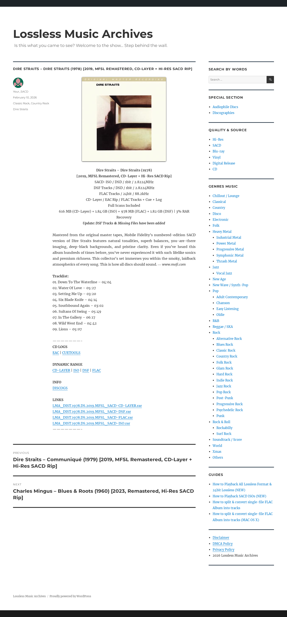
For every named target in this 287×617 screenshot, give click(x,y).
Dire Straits (20, 109)
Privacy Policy (223, 550)
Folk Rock (224, 362)
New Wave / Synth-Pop (230, 285)
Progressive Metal (230, 249)
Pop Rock (223, 392)
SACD (217, 145)
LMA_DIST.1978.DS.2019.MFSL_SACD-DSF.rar (92, 411)
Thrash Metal (226, 261)
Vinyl (217, 157)
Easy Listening (227, 309)
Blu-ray (218, 151)
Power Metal (226, 243)
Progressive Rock (229, 404)
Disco (217, 214)
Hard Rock (224, 374)
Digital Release (224, 163)
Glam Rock (224, 368)
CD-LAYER (61, 370)
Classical (219, 202)
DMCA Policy (223, 544)
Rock (216, 333)
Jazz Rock (223, 386)
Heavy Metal (222, 232)
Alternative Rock (229, 339)
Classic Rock (21, 103)
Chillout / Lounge (226, 196)
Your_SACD (20, 91)
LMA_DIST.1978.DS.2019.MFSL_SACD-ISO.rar (91, 423)
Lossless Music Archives (83, 34)
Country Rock (40, 103)
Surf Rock (223, 434)
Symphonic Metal (230, 255)
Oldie (220, 315)
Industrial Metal (228, 238)
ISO (76, 370)
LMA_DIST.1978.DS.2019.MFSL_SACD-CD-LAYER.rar (97, 406)
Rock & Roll (221, 422)
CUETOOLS (71, 353)
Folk (216, 226)
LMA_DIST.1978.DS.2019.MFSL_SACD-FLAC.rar (93, 417)
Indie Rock (224, 380)
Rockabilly (224, 428)
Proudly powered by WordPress (70, 596)
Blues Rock (224, 345)
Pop (216, 291)
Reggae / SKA (223, 327)
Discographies (223, 113)
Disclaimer (221, 538)
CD (215, 169)
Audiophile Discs (225, 107)
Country (219, 208)
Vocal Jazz (224, 273)
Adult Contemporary (232, 297)
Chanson (223, 303)
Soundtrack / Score (227, 440)
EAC (56, 353)
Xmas (217, 452)
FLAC (96, 370)
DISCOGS (60, 388)
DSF (85, 370)
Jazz (216, 267)
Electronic (221, 220)
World (217, 446)
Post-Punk (224, 398)
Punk (220, 416)
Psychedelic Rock (229, 410)
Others (218, 457)
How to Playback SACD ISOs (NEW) (239, 496)
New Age (219, 279)
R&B (216, 321)
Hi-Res (218, 140)
